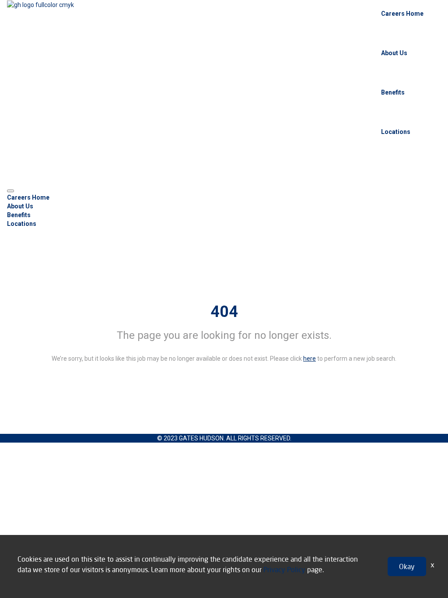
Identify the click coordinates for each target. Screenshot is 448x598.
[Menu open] (10, 191)
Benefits (393, 92)
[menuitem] (224, 197)
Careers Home (402, 13)
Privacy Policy (284, 569)
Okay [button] (407, 566)
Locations (395, 131)
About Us (394, 52)
